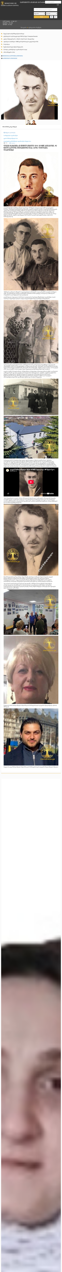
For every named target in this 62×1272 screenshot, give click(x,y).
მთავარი (24, 27)
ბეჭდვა (13, 143)
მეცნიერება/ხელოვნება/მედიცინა (13, 47)
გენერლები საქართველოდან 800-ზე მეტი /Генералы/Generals (20, 36)
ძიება (41, 16)
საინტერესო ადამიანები (10, 58)
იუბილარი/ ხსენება (34, 27)
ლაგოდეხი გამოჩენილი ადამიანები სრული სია (17, 141)
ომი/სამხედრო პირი (9, 52)
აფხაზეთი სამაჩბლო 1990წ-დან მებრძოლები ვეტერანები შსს (20, 41)
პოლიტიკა (6, 44)
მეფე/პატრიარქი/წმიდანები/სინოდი (13, 33)
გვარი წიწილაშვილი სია (11, 138)
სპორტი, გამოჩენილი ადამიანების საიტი (15, 49)
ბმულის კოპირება (10, 132)
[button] (59, 61)
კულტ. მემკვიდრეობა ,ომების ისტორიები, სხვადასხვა (18, 39)
